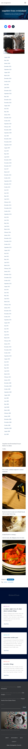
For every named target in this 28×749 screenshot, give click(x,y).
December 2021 (7, 117)
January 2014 (7, 235)
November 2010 (7, 350)
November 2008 (7, 422)
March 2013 (7, 265)
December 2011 (7, 310)
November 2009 (7, 386)
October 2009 (7, 389)
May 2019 (6, 153)
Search (2, 704)
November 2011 (7, 313)
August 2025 (7, 72)
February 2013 (7, 268)
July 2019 (6, 151)
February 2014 (7, 232)
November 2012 (7, 277)
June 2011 (6, 328)
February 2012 (7, 304)
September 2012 (7, 283)
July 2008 (6, 434)
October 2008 (7, 425)
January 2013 (7, 271)
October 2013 (7, 244)
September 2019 (7, 144)
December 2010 (7, 346)
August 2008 (7, 431)
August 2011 (7, 322)
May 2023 (6, 96)
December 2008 (7, 419)
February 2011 (7, 340)
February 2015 (7, 202)
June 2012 (6, 292)
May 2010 (6, 368)
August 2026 (7, 57)
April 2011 (6, 334)
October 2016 (7, 178)
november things (9, 664)
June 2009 (6, 401)
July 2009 (6, 398)
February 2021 (7, 126)
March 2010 (7, 374)
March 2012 (7, 301)
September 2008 (7, 428)
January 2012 (7, 307)
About (7, 737)
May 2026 (6, 60)
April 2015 (6, 199)
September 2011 (7, 319)
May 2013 (6, 259)
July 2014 (6, 217)
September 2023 (7, 93)
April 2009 (6, 407)
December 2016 (7, 175)
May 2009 (6, 404)
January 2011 (7, 343)
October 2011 (7, 316)
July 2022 (6, 108)
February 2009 (7, 413)
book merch (14, 737)
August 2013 (7, 250)
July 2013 (6, 253)
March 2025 (7, 75)
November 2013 (7, 241)
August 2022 (7, 105)
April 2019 (6, 157)
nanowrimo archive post (11, 637)
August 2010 (7, 359)
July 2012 (6, 289)
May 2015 (6, 196)
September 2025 (7, 69)
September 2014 (7, 214)
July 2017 (6, 169)
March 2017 (7, 172)
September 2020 (7, 132)
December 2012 (7, 274)
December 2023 (7, 90)
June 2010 (6, 365)
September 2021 (7, 123)
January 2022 (7, 114)
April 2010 (6, 371)
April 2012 (6, 298)
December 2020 (7, 129)
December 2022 (7, 99)
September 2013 (7, 247)
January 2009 (7, 416)
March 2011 (6, 337)
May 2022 (6, 111)
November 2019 (7, 141)
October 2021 (7, 120)
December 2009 (7, 383)
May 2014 (6, 223)
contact (14, 741)
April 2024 (6, 87)
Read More (6, 624)
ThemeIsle (19, 745)
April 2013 (6, 262)
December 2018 (7, 159)
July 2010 (6, 362)
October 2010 (7, 352)
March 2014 (7, 229)
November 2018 (7, 163)
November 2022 (7, 102)
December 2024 (7, 78)
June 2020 (6, 135)
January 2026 (7, 63)
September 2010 (7, 356)
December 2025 (7, 66)
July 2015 (6, 190)
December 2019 (7, 138)
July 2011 (6, 325)
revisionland (10, 582)
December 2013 (7, 238)
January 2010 (7, 380)
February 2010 (7, 377)
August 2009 (7, 395)
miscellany (10, 579)
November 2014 (7, 208)
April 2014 (6, 226)
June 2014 (6, 220)
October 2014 (7, 211)
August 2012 (7, 286)
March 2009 (7, 410)
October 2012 (7, 280)
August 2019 (7, 147)
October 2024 (7, 81)
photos (5, 582)
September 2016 (7, 181)
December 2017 (7, 166)
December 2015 (7, 184)
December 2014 (7, 205)
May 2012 (6, 295)
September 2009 (7, 392)
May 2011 (6, 331)
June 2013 (6, 256)
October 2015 (7, 187)
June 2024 (6, 84)
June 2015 (6, 193)
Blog (21, 737)
